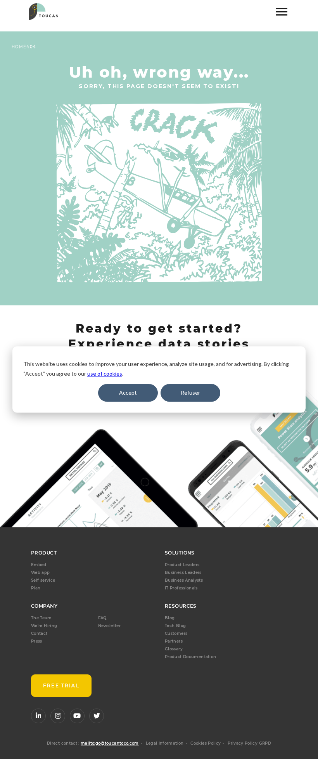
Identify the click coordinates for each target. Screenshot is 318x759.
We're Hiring (44, 625)
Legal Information (165, 743)
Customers (176, 633)
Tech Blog (175, 625)
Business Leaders (183, 572)
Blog (170, 617)
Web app (40, 572)
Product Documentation (190, 656)
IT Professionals (181, 588)
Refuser (190, 392)
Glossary (174, 649)
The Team (41, 617)
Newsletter (109, 625)
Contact (39, 633)
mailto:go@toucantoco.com (110, 743)
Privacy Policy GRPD (249, 743)
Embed (39, 564)
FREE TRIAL (61, 685)
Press (36, 641)
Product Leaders (182, 564)
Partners (174, 641)
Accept (128, 392)
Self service (43, 580)
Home (19, 46)
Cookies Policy (205, 743)
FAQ (102, 617)
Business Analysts (184, 580)
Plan (35, 588)
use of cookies (104, 373)
